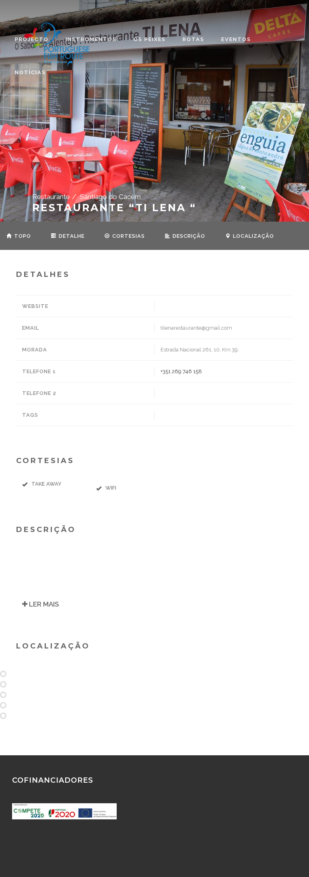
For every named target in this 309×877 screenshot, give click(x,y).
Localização (252, 236)
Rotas (193, 39)
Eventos (236, 39)
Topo (21, 236)
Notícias (30, 72)
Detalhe (70, 236)
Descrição (188, 236)
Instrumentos (91, 39)
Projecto (32, 39)
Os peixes (150, 39)
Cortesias (128, 236)
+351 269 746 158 (181, 371)
